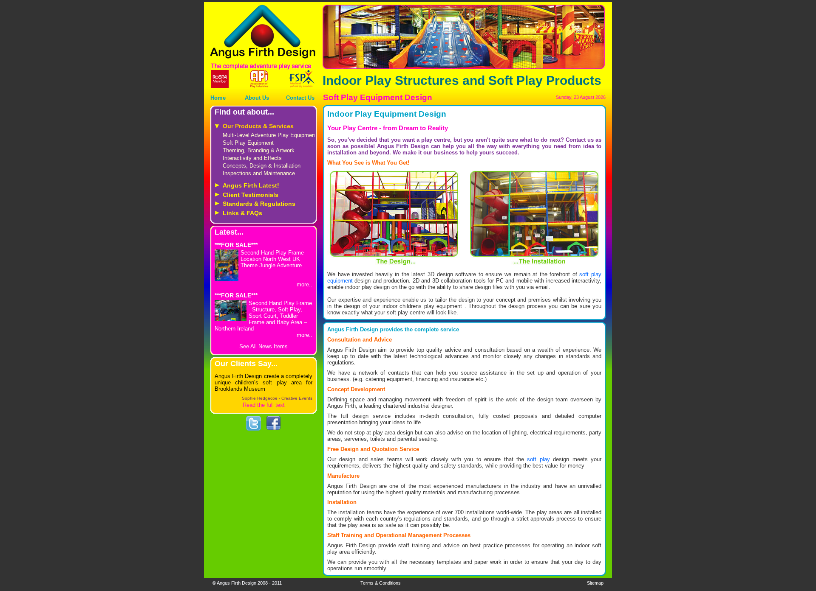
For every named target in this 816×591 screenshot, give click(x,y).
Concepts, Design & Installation (261, 165)
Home (218, 98)
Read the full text (264, 405)
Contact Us (300, 98)
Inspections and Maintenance (259, 173)
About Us (257, 98)
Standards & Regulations (259, 203)
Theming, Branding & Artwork (259, 150)
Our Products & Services (258, 126)
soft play (538, 459)
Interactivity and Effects (252, 158)
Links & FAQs (242, 213)
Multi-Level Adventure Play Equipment (270, 135)
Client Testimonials (250, 194)
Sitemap (595, 582)
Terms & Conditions (380, 582)
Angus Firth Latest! (251, 185)
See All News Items (263, 346)
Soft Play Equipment (248, 143)
